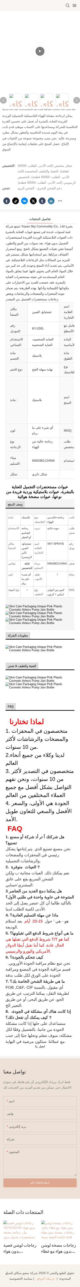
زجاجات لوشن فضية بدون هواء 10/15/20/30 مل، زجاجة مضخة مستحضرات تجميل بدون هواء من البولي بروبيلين (19, 1248)
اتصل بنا (40, 1046)
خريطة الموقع (46, 1278)
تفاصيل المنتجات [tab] (40, 219)
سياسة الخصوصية (20, 1278)
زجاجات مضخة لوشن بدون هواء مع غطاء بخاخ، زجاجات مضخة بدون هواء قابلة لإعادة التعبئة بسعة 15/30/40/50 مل (58, 1248)
